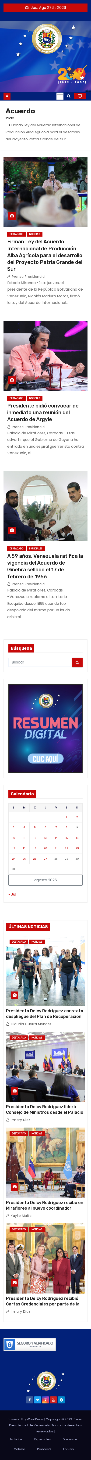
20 (45, 848)
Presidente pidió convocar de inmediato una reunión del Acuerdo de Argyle (43, 413)
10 (13, 838)
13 (45, 838)
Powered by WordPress (26, 1419)
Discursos (70, 1439)
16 (77, 838)
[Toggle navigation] (59, 96)
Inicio (10, 117)
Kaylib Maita (21, 1215)
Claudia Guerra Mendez (31, 1024)
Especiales (35, 548)
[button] (68, 96)
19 (35, 848)
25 (24, 859)
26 (35, 859)
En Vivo (68, 1449)
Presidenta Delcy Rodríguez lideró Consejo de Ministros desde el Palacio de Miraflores (44, 1112)
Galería (19, 1449)
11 (24, 838)
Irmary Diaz (20, 1120)
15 (66, 838)
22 (66, 848)
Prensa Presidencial (28, 276)
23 (77, 848)
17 (14, 848)
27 (45, 859)
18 (24, 848)
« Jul (12, 894)
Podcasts (44, 1449)
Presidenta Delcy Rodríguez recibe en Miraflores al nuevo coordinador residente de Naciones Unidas (44, 1208)
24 (13, 859)
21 (56, 848)
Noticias (34, 234)
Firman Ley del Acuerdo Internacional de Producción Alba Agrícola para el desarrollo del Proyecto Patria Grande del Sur (44, 255)
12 (35, 838)
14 (56, 838)
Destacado (16, 234)
